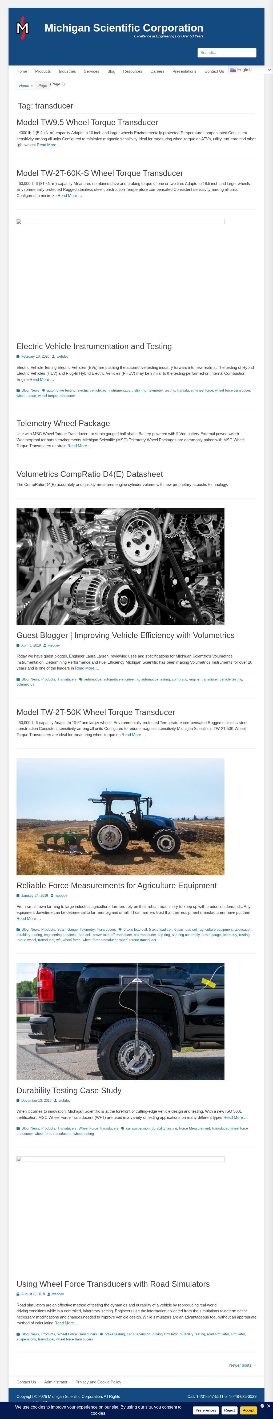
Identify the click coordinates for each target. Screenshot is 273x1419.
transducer (185, 390)
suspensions (26, 1339)
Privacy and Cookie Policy (98, 1382)
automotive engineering (121, 679)
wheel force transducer (232, 390)
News (35, 390)
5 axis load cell (160, 929)
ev (104, 390)
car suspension (138, 1128)
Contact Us (214, 71)
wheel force (204, 390)
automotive (92, 679)
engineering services (60, 935)
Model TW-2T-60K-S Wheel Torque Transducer (100, 173)
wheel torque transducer (56, 396)
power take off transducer (112, 935)
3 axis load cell (135, 929)
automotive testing (61, 390)
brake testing (115, 1334)
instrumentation (120, 390)
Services (91, 71)
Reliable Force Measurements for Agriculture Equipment (117, 885)
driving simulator (165, 1334)
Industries (67, 71)
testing (170, 390)
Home (22, 71)
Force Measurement (194, 1128)
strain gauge (211, 935)
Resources (132, 71)
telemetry (155, 390)
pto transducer (145, 935)
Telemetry (87, 929)
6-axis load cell (186, 929)
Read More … (49, 144)
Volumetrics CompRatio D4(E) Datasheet (90, 474)
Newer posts (242, 1365)
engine (194, 679)
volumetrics (25, 684)
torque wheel (26, 940)
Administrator (55, 1382)
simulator (238, 1334)
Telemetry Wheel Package (63, 423)
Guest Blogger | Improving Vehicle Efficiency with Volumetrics (126, 635)
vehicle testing (231, 679)
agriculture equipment (216, 929)
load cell (84, 935)
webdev (63, 356)
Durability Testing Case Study (69, 1090)
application (243, 929)
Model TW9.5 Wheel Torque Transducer (87, 122)
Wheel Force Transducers (98, 1128)
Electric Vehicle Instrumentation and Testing (94, 346)
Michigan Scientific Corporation (124, 28)
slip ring (140, 390)
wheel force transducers (53, 1134)
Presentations (184, 71)
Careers (157, 71)
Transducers (67, 679)
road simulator (218, 1334)
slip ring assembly (186, 935)
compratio (179, 679)
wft (58, 940)
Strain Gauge (67, 929)
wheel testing (84, 1134)
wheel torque (26, 396)
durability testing (29, 935)
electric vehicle (89, 390)
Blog (111, 71)
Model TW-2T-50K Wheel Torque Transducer (96, 712)
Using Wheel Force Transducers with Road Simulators (113, 1283)
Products (43, 71)
